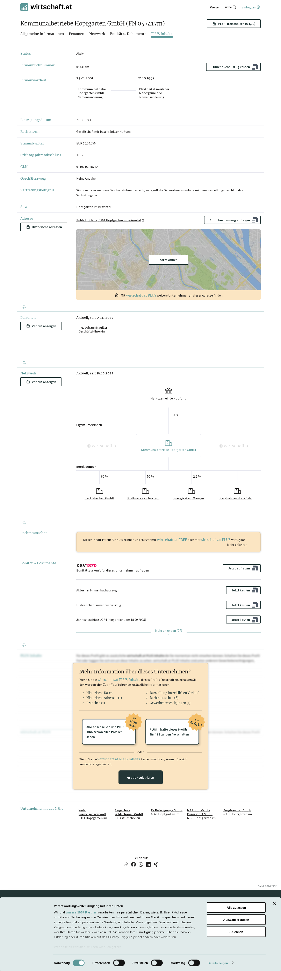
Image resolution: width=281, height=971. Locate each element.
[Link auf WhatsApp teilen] (141, 865)
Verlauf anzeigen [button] (44, 326)
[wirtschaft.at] (46, 7)
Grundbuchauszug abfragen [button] (229, 220)
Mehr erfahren (237, 545)
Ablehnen (236, 931)
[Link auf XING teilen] (155, 865)
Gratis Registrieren (140, 777)
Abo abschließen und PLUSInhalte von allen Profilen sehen (111, 729)
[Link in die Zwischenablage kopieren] (126, 865)
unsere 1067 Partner (81, 912)
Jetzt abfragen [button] (239, 568)
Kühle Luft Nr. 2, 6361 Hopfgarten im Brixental (108, 220)
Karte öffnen (168, 260)
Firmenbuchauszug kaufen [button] (230, 67)
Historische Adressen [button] (47, 227)
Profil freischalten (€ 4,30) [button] (236, 24)
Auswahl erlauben (236, 919)
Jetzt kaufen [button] (240, 590)
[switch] (119, 962)
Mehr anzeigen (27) (168, 630)
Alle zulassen (236, 907)
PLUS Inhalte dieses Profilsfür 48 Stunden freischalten (174, 727)
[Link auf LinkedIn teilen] (148, 865)
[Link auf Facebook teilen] (133, 865)
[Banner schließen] (274, 903)
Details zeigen (218, 963)
